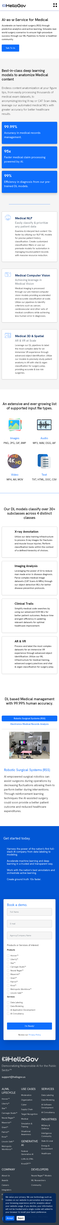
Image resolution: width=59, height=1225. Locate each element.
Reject (20, 1218)
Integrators (6, 1190)
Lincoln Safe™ (16, 993)
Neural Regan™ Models (41, 1175)
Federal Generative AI (27, 1152)
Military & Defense (45, 1127)
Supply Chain (27, 1109)
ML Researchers (38, 1180)
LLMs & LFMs (27, 1159)
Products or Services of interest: (23, 945)
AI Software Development (47, 1106)
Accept (10, 1218)
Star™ (12, 963)
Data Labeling (16, 1002)
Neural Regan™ (16, 970)
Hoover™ (14, 955)
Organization (26, 1100)
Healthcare (46, 1153)
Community (36, 1185)
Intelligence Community (46, 1134)
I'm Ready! (29, 1026)
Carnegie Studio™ (18, 966)
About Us (6, 1175)
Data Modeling (16, 1006)
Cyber (24, 1104)
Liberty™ (14, 959)
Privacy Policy (35, 1034)
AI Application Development (22, 1010)
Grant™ (13, 978)
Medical (24, 1119)
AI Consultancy (17, 1013)
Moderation (26, 1095)
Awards (5, 1180)
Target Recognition (29, 1114)
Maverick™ (15, 974)
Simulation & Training (26, 1125)
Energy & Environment (47, 1147)
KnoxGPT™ (26, 1163)
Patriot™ (14, 981)
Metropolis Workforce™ (21, 989)
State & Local (47, 1141)
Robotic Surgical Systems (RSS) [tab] (29, 718)
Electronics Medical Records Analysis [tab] (29, 724)
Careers (5, 1185)
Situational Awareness (26, 1133)
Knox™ (13, 985)
